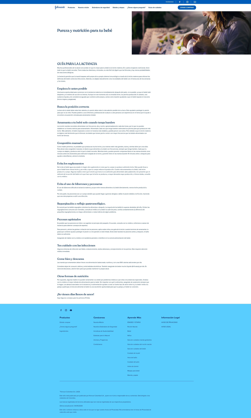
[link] (169, 2)
